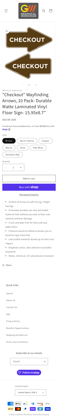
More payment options (29, 194)
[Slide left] (22, 84)
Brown (9, 140)
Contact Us (11, 307)
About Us (10, 300)
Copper (45, 140)
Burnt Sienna (27, 140)
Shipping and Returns (17, 335)
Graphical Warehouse (24, 414)
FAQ (8, 314)
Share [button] (9, 265)
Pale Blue (38, 147)
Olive (22, 147)
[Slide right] (35, 84)
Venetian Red (12, 154)
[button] (6, 10)
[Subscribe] (44, 361)
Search (9, 293)
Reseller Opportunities (17, 328)
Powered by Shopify (41, 414)
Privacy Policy (13, 321)
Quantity (6, 161)
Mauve (9, 147)
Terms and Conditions (17, 342)
